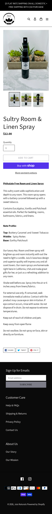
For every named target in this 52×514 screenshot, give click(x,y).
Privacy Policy (13, 421)
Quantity (7, 142)
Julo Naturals (20, 504)
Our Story (11, 451)
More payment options (26, 172)
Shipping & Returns (16, 413)
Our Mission (12, 460)
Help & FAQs (12, 405)
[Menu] (47, 18)
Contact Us (12, 430)
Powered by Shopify (36, 504)
